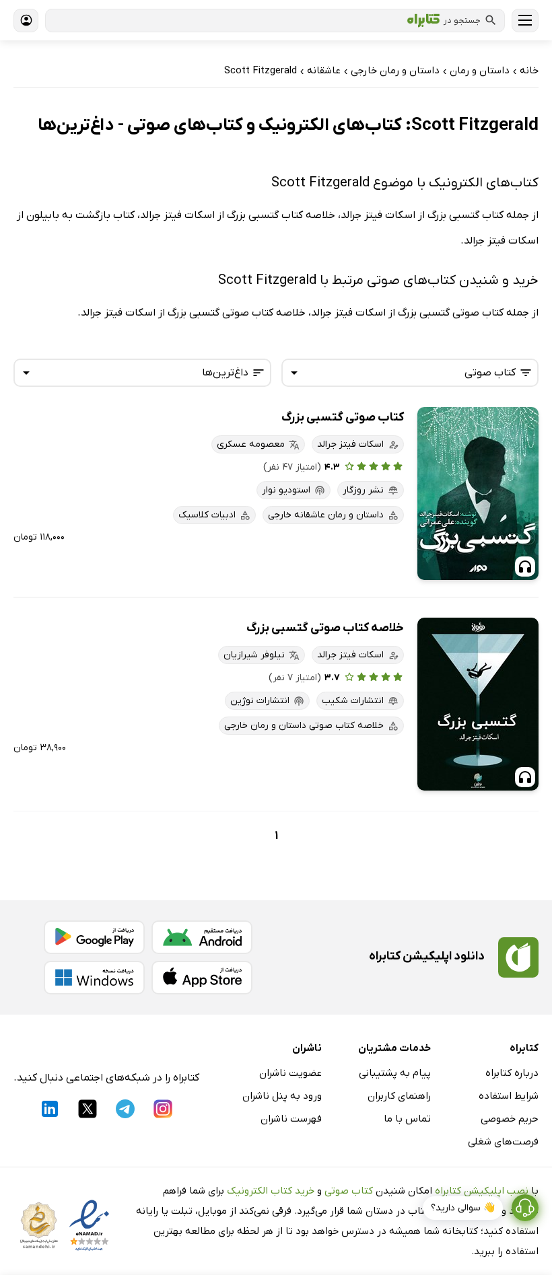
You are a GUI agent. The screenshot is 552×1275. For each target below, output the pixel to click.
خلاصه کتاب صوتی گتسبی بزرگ (325, 628)
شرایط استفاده (509, 1096)
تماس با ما (407, 1119)
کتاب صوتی (348, 1191)
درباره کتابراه (512, 1073)
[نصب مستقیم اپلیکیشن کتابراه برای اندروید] (201, 937)
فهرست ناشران (291, 1119)
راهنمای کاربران (399, 1096)
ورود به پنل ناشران (282, 1096)
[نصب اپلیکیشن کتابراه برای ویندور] (94, 977)
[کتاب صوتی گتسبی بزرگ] (478, 493)
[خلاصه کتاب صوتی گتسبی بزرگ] (478, 704)
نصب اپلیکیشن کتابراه (481, 1191)
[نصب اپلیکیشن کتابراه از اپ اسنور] (201, 977)
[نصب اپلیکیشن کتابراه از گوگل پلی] (94, 937)
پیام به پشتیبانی (395, 1073)
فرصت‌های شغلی (503, 1142)
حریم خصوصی (510, 1119)
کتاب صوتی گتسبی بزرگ (342, 417)
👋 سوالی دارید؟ (463, 1208)
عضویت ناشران (290, 1073)
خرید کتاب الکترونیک (270, 1191)
